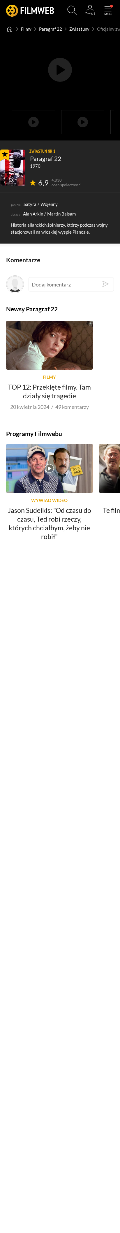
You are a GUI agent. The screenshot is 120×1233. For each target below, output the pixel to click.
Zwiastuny (79, 29)
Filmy (26, 29)
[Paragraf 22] (12, 168)
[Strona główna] (10, 29)
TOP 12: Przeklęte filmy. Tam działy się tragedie (49, 391)
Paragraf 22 (50, 29)
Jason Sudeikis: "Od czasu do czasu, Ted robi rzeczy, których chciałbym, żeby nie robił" (49, 523)
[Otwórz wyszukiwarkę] (72, 10)
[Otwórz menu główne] (108, 10)
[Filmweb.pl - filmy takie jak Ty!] (30, 10)
